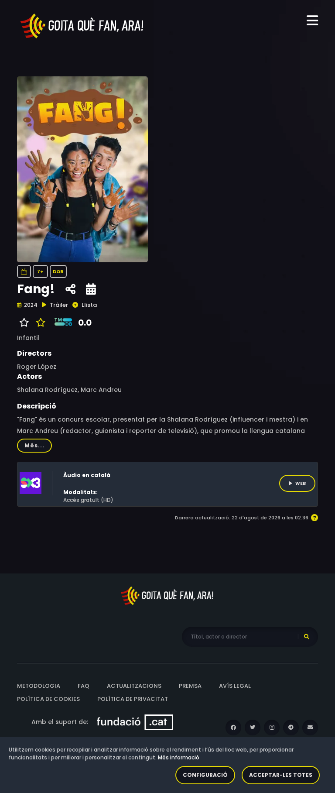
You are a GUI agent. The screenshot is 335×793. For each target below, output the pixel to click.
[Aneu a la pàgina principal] (82, 25)
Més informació (178, 757)
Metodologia (38, 686)
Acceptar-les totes (280, 775)
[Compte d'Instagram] (272, 727)
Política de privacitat (132, 699)
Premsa (190, 686)
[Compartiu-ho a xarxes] (70, 289)
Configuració (205, 775)
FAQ (83, 686)
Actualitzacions (134, 686)
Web (300, 483)
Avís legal (235, 686)
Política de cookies (48, 699)
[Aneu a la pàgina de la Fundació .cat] (135, 721)
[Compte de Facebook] (233, 727)
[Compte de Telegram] (291, 727)
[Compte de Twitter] (252, 727)
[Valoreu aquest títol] (38, 322)
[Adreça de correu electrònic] (310, 727)
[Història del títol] (91, 289)
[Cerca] (306, 637)
